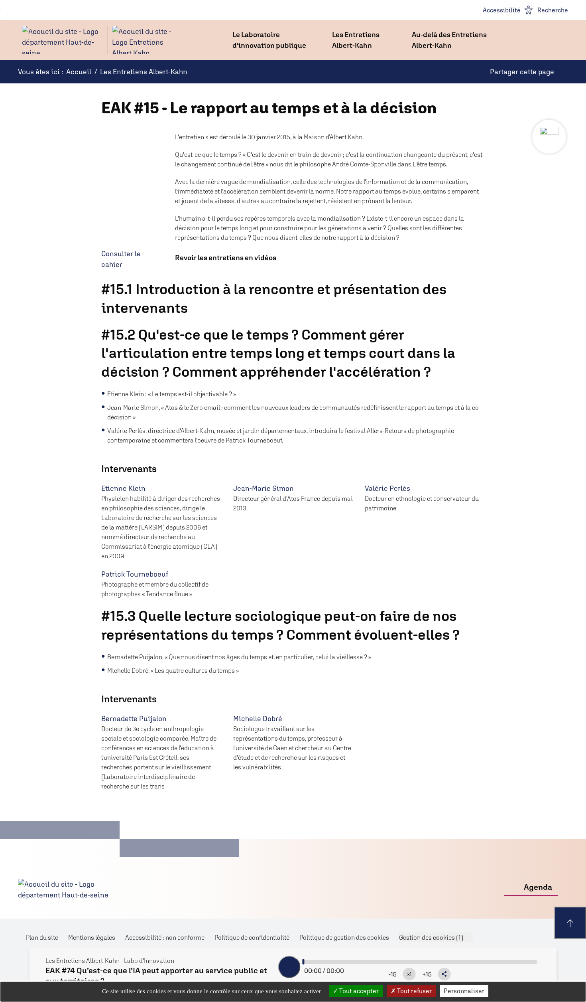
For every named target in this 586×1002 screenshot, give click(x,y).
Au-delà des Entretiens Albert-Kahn (449, 39)
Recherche (552, 10)
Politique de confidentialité (251, 937)
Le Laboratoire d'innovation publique (269, 39)
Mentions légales (91, 937)
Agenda (538, 886)
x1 (409, 974)
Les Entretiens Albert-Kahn (356, 39)
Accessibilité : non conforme (165, 937)
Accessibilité (502, 10)
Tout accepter (358, 990)
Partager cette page (522, 71)
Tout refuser (414, 990)
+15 (427, 974)
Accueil (78, 71)
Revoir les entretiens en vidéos (225, 257)
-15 (393, 974)
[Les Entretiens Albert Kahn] (97, 40)
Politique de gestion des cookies (344, 937)
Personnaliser (464, 990)
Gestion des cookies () (431, 937)
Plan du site (42, 937)
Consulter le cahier (121, 259)
